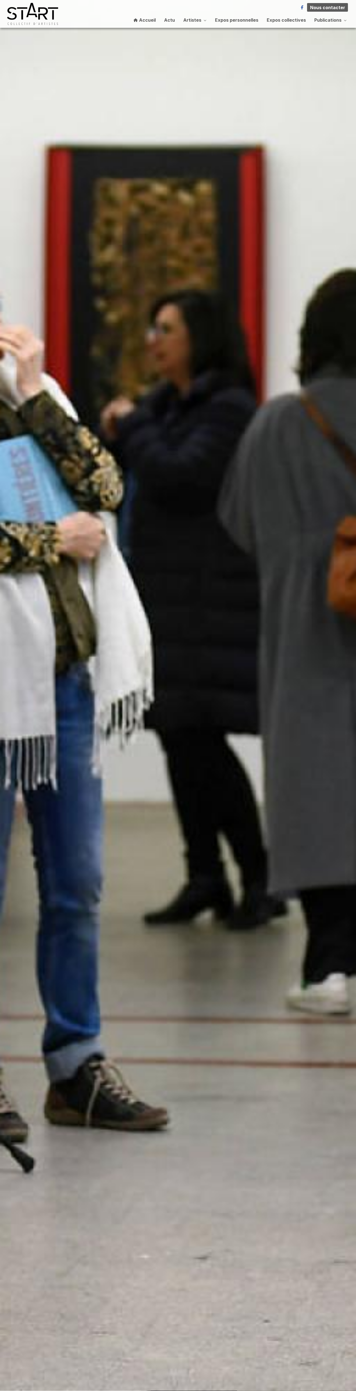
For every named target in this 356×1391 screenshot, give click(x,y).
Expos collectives (286, 20)
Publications (328, 20)
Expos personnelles (236, 20)
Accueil (147, 20)
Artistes (192, 20)
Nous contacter (327, 7)
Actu (169, 20)
